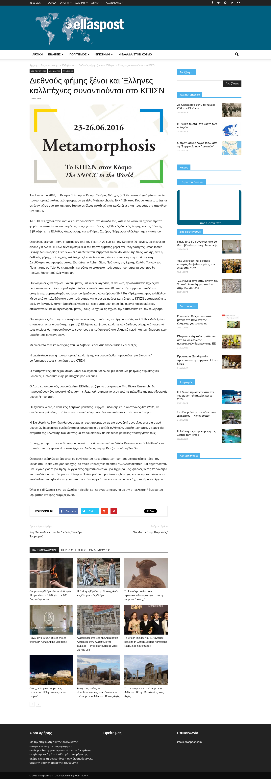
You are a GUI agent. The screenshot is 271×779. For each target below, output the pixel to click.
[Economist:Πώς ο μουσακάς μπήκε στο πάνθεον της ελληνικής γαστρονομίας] (231, 321)
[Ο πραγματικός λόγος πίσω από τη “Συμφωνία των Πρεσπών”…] (231, 148)
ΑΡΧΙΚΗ (37, 54)
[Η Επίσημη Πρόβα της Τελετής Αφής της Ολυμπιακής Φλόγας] (98, 573)
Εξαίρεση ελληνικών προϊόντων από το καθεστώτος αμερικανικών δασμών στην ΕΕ (196, 340)
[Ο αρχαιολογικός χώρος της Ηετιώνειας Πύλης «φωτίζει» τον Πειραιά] (51, 670)
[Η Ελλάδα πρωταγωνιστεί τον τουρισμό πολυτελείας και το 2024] (231, 397)
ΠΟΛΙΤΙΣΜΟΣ (77, 54)
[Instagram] (225, 3)
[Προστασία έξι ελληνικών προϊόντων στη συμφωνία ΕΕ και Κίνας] (231, 362)
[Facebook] (212, 3)
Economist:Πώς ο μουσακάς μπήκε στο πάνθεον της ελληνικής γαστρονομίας (194, 320)
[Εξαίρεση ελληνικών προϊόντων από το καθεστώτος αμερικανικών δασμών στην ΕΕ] (231, 341)
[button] (236, 54)
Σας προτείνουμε (38, 71)
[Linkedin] (232, 3)
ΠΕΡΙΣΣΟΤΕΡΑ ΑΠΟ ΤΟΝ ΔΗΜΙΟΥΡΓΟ (85, 550)
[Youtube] (238, 3)
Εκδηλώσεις (54, 71)
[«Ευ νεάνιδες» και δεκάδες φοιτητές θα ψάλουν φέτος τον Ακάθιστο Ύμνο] (231, 266)
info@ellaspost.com (189, 741)
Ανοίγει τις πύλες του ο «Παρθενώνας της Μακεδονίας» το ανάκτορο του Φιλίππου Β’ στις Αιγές (98, 692)
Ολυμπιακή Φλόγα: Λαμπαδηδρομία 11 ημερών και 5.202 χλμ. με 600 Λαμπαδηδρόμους (50, 595)
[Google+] (219, 3)
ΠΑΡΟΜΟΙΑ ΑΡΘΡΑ (44, 550)
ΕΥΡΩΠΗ (64, 3)
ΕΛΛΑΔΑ (52, 3)
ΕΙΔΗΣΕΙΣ (54, 54)
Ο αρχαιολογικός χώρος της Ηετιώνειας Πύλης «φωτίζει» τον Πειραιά (48, 692)
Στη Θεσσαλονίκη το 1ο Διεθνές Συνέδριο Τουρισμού (56, 534)
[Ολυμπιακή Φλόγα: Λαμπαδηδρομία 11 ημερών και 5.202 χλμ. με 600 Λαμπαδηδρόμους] (51, 573)
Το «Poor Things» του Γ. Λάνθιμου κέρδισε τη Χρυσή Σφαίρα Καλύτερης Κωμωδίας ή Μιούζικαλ (145, 641)
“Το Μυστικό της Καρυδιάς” (150, 532)
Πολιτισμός (68, 71)
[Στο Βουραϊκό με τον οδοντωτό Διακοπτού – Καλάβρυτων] (231, 417)
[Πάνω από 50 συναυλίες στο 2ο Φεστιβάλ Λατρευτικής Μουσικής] (51, 620)
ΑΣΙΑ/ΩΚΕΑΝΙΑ (113, 3)
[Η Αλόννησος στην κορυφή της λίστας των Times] (231, 436)
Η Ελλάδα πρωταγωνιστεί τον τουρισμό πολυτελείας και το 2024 (195, 395)
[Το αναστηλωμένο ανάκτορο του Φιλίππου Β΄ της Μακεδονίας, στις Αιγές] (146, 670)
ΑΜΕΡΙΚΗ (80, 3)
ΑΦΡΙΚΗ (95, 3)
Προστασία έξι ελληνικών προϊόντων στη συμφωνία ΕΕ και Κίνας (197, 360)
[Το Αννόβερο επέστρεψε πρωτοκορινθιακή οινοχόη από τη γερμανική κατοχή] (146, 573)
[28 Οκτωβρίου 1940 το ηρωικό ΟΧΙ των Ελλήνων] (231, 110)
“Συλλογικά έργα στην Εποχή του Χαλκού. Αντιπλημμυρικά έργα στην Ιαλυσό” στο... (197, 284)
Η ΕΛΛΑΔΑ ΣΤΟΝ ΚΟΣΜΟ (135, 54)
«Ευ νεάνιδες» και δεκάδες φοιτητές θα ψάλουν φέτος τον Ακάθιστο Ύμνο (196, 264)
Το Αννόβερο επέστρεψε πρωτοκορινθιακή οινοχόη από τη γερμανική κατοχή (143, 595)
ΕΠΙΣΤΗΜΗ (102, 54)
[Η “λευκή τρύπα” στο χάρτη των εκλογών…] (231, 129)
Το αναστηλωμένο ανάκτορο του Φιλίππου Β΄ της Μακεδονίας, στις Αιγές (144, 692)
